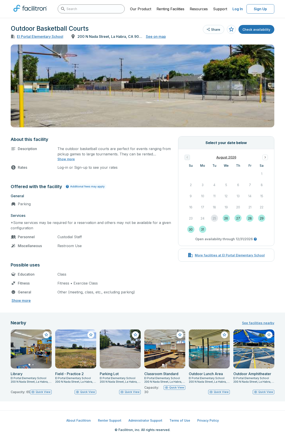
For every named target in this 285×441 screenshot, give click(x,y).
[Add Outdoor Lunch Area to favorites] (224, 334)
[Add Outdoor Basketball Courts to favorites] (231, 29)
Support (220, 9)
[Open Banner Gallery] (142, 86)
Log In (237, 9)
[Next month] (265, 157)
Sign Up (260, 9)
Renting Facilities (170, 9)
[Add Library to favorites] (46, 334)
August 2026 (226, 157)
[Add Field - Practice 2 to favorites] (90, 334)
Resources (199, 9)
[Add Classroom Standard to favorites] (179, 334)
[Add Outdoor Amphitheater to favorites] (269, 334)
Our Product (140, 9)
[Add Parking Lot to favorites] (135, 334)
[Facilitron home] (30, 13)
